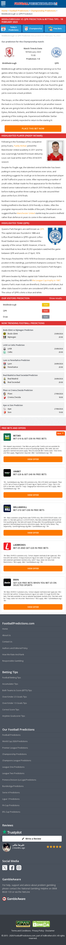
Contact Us (7, 641)
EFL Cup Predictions (11, 811)
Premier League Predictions (15, 747)
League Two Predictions (13, 773)
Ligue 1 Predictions (11, 799)
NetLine (26, 891)
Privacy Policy (38, 930)
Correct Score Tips (10, 709)
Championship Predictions (43, 10)
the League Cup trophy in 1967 (46, 280)
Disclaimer (50, 930)
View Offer (33, 459)
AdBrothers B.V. (50, 935)
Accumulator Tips (10, 683)
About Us (6, 635)
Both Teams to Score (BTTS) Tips (17, 690)
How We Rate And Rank (13, 654)
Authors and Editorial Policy (15, 648)
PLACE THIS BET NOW (33, 128)
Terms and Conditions (21, 930)
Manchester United (26, 213)
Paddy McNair (20, 145)
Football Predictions (19, 10)
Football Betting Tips (11, 677)
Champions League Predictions (16, 760)
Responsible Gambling (12, 660)
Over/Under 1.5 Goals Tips (14, 703)
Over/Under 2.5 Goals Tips (14, 696)
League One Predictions (13, 767)
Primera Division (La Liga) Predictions (19, 779)
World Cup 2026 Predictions (15, 741)
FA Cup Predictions (10, 805)
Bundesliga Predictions (13, 786)
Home (4, 10)
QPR (42, 229)
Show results (55, 298)
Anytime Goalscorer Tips (13, 715)
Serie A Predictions (11, 792)
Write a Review (33, 838)
